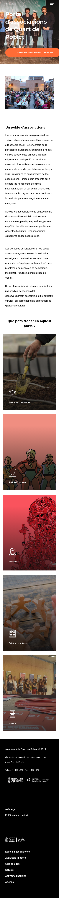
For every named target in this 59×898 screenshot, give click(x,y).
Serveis (9, 869)
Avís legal (10, 809)
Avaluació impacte (15, 857)
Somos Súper (12, 863)
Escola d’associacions (18, 851)
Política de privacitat (16, 815)
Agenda (9, 882)
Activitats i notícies (15, 876)
